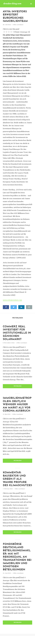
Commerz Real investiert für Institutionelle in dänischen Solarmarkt (17, 333)
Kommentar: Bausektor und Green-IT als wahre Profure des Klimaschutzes (17, 479)
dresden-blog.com (12, 4)
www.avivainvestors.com (12, 300)
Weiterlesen (17, 386)
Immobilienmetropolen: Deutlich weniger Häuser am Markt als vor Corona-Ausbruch (17, 404)
